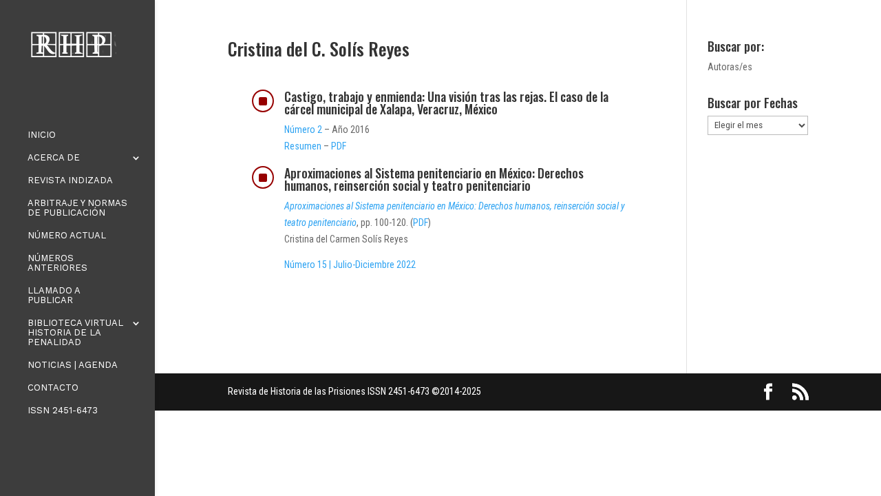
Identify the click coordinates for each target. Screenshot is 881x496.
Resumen (302, 146)
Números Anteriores (57, 263)
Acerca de (54, 158)
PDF (338, 146)
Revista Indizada (70, 180)
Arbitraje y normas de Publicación (77, 208)
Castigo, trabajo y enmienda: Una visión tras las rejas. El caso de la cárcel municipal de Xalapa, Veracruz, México (446, 102)
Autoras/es (730, 66)
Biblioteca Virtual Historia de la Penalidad (75, 332)
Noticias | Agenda (73, 365)
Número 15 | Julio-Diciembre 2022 (350, 264)
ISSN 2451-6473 (63, 410)
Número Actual (67, 235)
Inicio (42, 135)
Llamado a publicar (54, 295)
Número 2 (303, 129)
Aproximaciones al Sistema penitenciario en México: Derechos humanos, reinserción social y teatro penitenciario (434, 179)
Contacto (53, 388)
